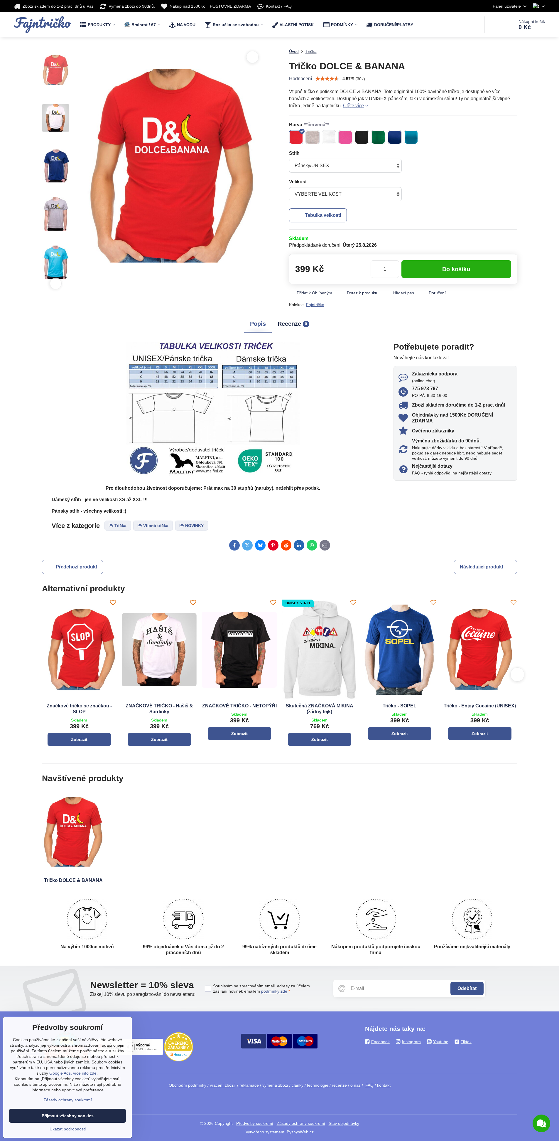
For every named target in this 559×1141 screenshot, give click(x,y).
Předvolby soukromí (254, 1123)
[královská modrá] (395, 137)
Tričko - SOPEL (399, 705)
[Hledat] (493, 24)
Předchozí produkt (76, 566)
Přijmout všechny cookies (68, 1115)
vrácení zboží (222, 1085)
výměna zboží (275, 1085)
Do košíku (456, 269)
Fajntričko (315, 304)
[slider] (327, 78)
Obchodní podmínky (187, 1085)
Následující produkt (481, 566)
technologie (318, 1085)
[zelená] (378, 137)
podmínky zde (274, 991)
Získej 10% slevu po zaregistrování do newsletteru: (142, 994)
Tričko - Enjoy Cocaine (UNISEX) (480, 705)
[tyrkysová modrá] (411, 137)
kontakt (384, 1085)
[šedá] (312, 137)
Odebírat (467, 988)
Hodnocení (300, 78)
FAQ (369, 1085)
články (297, 1085)
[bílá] (329, 137)
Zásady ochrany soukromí (301, 1123)
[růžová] (345, 137)
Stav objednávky (344, 1123)
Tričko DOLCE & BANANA (73, 880)
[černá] (362, 137)
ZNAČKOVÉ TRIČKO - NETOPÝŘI (239, 705)
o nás (355, 1085)
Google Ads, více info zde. (73, 1073)
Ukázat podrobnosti (68, 1129)
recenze (339, 1085)
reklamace (249, 1085)
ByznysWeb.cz (300, 1132)
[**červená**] (296, 137)
